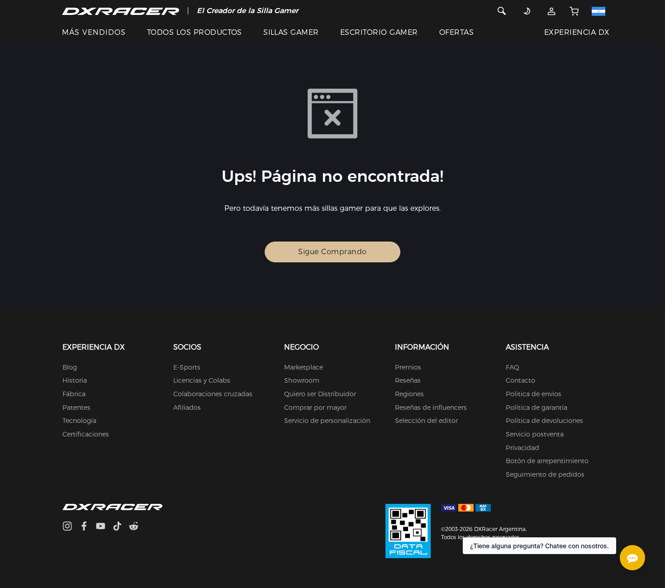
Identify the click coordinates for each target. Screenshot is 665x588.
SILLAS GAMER (291, 32)
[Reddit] (137, 527)
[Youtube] (104, 527)
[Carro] (574, 11)
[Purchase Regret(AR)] (408, 530)
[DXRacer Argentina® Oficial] (120, 11)
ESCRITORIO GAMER (379, 32)
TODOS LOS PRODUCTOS (194, 32)
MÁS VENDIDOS (94, 32)
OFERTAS (456, 32)
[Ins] (70, 527)
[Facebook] (87, 527)
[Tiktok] (121, 527)
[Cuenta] (551, 11)
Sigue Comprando (332, 251)
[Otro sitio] (601, 11)
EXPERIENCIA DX (577, 32)
